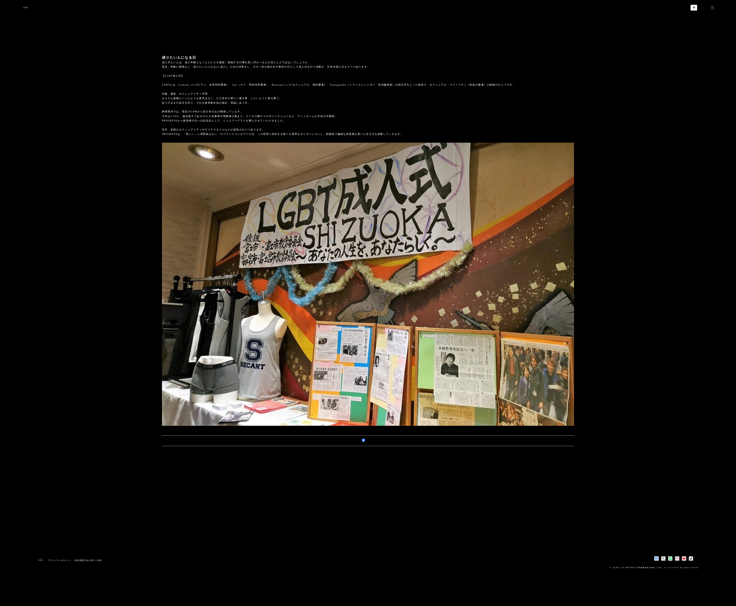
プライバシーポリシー (59, 560)
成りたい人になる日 (179, 57)
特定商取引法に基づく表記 (88, 560)
